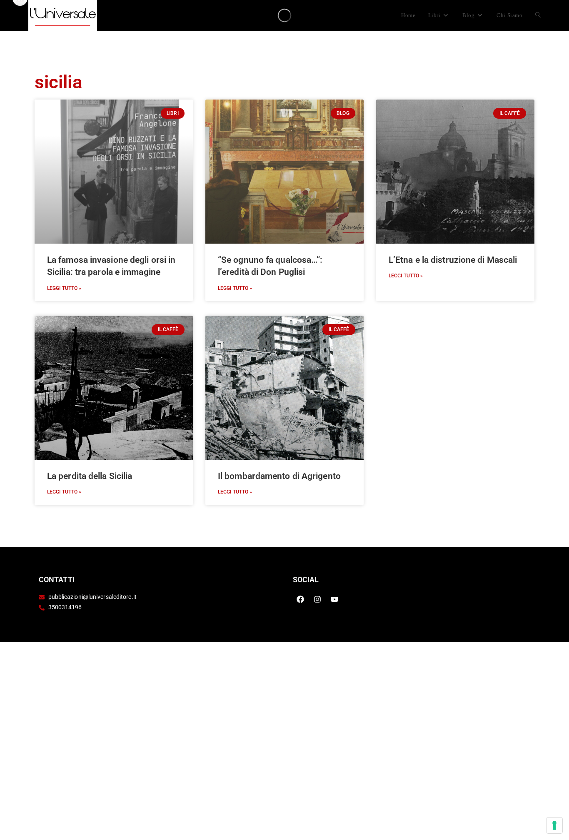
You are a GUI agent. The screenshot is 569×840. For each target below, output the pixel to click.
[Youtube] (334, 599)
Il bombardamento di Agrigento (279, 476)
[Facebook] (300, 599)
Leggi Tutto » (64, 288)
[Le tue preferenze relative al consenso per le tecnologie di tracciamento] (554, 825)
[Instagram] (317, 599)
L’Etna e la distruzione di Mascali (453, 260)
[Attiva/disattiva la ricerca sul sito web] (538, 15)
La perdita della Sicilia (89, 476)
